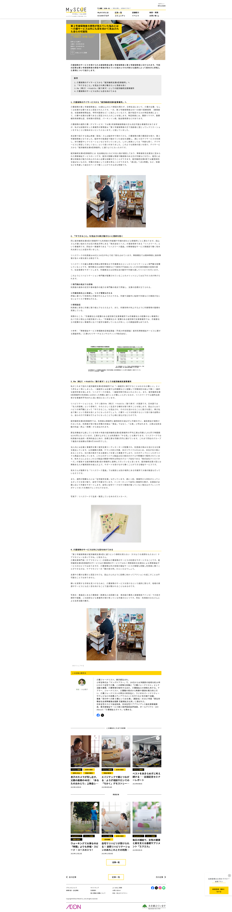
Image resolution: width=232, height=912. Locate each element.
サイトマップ (95, 888)
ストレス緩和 (76, 770)
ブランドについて (71, 888)
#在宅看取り (78, 764)
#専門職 (85, 37)
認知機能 (107, 839)
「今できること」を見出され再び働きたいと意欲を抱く (102, 85)
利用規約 (93, 890)
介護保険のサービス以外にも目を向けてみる (97, 91)
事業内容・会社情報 (72, 890)
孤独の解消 (89, 773)
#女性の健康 (159, 831)
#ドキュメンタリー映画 (92, 764)
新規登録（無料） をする (218, 890)
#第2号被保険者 (76, 35)
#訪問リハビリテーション (114, 831)
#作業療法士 (77, 37)
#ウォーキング (79, 831)
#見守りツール (121, 764)
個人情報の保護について (98, 893)
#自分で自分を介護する (144, 764)
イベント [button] (135, 15)
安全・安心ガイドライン (119, 893)
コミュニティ (120, 15)
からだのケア (76, 836)
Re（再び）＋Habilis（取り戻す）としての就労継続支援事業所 (105, 88)
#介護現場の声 (158, 764)
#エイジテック (110, 764)
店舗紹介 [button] (135, 12)
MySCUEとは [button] (103, 12)
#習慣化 (88, 831)
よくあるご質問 (117, 888)
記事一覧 (118, 12)
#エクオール (149, 831)
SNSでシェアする (78, 665)
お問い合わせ (116, 890)
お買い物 (153, 15)
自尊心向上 (76, 773)
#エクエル (140, 831)
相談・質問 (153, 12)
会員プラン (219, 881)
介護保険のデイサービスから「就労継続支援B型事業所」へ (103, 82)
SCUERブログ (103, 15)
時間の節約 (76, 839)
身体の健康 (89, 770)
